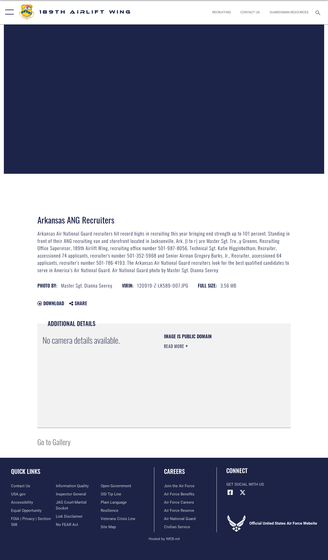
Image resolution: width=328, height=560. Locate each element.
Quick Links (25, 471)
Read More (175, 346)
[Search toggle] (318, 12)
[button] (8, 12)
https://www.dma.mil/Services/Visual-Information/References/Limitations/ (210, 389)
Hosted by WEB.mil (164, 539)
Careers (174, 471)
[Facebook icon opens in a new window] (230, 492)
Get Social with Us (245, 484)
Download (53, 303)
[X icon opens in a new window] (243, 492)
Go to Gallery (53, 441)
